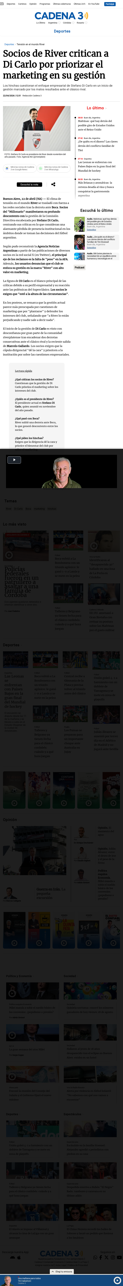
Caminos (22, 4)
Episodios (91, 229)
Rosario (80, 23)
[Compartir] (53, 184)
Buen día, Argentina (92, 118)
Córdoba (67, 23)
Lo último (96, 108)
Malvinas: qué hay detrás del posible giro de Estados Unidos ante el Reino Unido (96, 125)
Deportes (11, 4)
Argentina (52, 23)
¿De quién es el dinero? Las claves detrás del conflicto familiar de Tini (98, 146)
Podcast (79, 267)
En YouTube (93, 4)
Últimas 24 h (79, 4)
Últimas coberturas (62, 4)
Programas (45, 4)
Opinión (33, 4)
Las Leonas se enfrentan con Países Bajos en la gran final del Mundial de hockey (96, 166)
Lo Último (40, 23)
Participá (110, 4)
